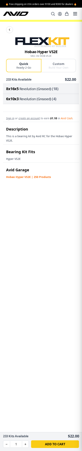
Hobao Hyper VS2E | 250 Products (28, 177)
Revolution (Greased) (35, 89)
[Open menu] (75, 14)
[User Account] (60, 14)
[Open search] (53, 14)
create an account (29, 118)
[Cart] (66, 13)
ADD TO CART (55, 444)
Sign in (10, 118)
